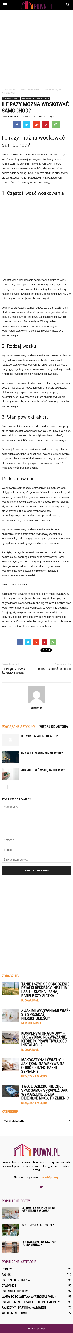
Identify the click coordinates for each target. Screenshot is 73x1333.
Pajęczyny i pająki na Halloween (24, 1307)
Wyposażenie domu (11, 98)
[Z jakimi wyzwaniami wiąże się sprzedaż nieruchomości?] (10, 1015)
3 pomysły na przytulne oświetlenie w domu (38, 1209)
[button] (68, 5)
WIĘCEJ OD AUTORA (53, 726)
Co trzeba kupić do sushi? (54, 669)
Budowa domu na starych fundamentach (39, 1243)
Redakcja (13, 116)
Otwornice (9, 1285)
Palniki (6, 1274)
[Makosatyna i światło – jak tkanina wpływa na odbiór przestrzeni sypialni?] (10, 1064)
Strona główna (9, 89)
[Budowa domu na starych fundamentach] (10, 1247)
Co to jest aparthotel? (38, 1225)
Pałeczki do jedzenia (16, 1280)
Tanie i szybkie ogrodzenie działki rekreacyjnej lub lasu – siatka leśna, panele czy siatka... (45, 990)
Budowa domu (30, 1000)
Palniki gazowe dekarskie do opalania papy (31, 1302)
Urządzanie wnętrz (34, 1076)
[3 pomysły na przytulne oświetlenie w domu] (10, 1213)
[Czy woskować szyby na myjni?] (10, 757)
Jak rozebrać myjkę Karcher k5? (43, 770)
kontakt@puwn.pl (49, 1177)
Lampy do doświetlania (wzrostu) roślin (29, 1296)
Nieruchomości (31, 1023)
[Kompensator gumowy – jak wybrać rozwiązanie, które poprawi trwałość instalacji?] (10, 1037)
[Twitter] (41, 1187)
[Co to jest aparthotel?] (10, 1230)
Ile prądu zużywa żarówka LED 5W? (13, 671)
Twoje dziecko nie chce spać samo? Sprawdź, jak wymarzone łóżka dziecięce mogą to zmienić (45, 1092)
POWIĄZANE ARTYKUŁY (18, 726)
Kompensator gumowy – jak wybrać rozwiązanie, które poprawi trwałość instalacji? (44, 1039)
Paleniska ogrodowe (15, 1291)
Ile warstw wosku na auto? (39, 736)
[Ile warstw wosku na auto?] (10, 740)
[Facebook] (31, 1187)
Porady (7, 1269)
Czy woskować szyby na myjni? (42, 753)
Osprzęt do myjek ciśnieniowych (35, 98)
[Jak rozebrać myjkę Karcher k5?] (10, 774)
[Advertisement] (36, 47)
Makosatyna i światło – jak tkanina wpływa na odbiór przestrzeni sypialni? (43, 1066)
